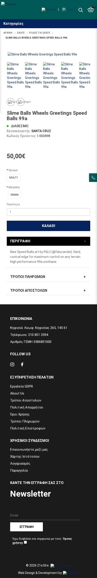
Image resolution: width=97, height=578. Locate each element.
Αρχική (7, 32)
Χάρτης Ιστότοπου (24, 456)
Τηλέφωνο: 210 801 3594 (29, 335)
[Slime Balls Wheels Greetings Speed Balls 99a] (48, 54)
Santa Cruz (41, 131)
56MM (14, 194)
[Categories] (93, 20)
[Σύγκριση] (21, 102)
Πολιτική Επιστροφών (27, 428)
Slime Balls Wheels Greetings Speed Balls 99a (36, 37)
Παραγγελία (19, 470)
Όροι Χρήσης (20, 414)
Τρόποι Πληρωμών (27, 277)
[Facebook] (22, 365)
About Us (17, 393)
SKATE (21, 32)
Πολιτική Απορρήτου (26, 407)
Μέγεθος (14, 187)
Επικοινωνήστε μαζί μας (29, 449)
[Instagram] (12, 365)
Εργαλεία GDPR (21, 386)
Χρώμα (13, 170)
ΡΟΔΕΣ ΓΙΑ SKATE (39, 32)
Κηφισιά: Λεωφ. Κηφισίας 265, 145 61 (38, 328)
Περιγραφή (20, 241)
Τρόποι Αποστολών (28, 290)
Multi (13, 177)
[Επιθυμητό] (11, 102)
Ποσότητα (13, 204)
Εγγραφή (27, 527)
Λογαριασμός (20, 463)
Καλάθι (48, 226)
